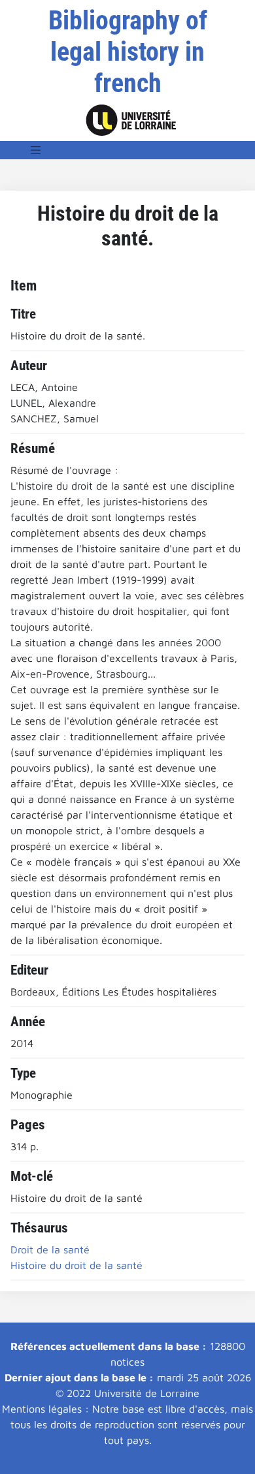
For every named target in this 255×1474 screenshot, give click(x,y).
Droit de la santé (50, 1249)
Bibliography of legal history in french (127, 52)
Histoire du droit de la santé (76, 1265)
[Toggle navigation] (36, 150)
